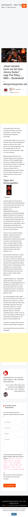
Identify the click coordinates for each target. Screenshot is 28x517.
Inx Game (7, 505)
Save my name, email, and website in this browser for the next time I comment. (13, 477)
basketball (16, 92)
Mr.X (13, 88)
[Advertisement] (14, 27)
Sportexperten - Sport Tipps (12, 5)
